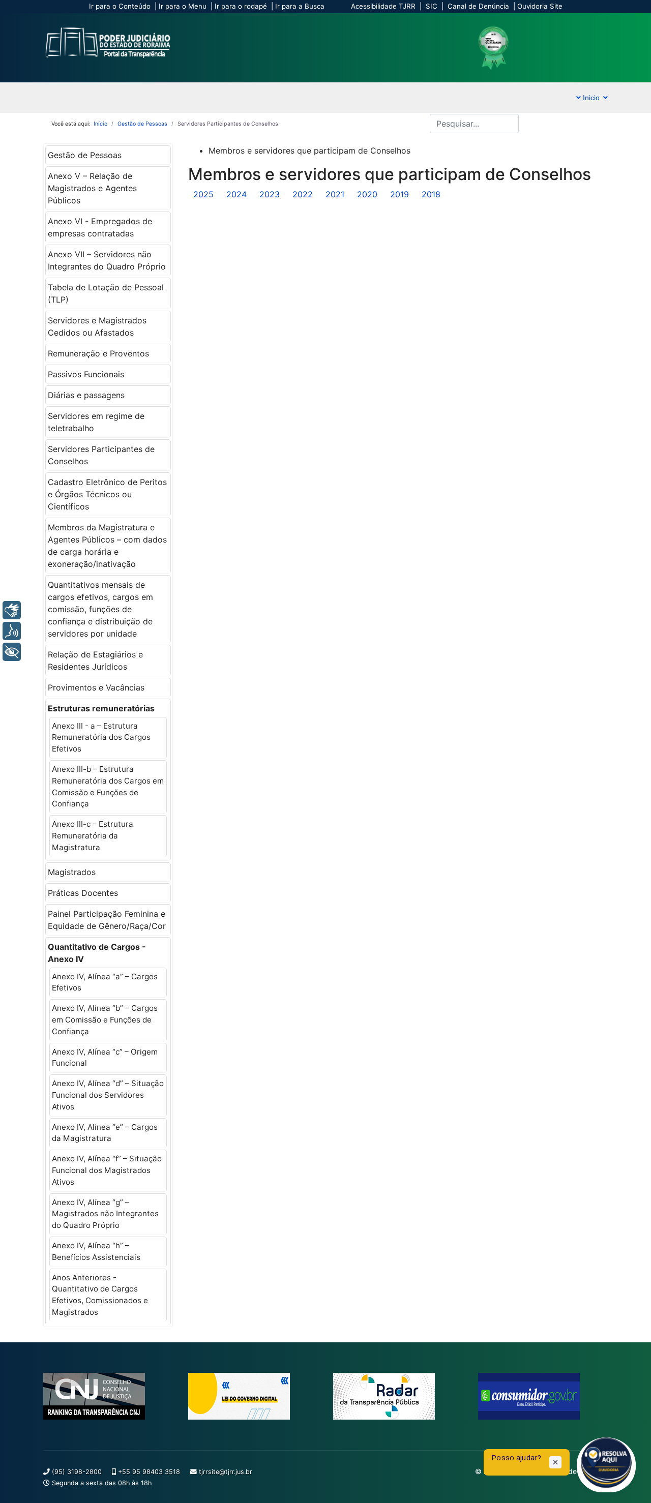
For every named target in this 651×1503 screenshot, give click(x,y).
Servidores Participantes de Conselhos (101, 455)
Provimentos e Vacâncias (96, 687)
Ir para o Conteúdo (120, 6)
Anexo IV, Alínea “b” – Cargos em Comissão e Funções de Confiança (105, 1019)
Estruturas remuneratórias (101, 708)
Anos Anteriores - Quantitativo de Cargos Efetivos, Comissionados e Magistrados (100, 1295)
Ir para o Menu (182, 6)
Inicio (590, 98)
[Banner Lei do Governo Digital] (253, 1396)
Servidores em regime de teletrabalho (96, 422)
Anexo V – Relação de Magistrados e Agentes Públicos (92, 188)
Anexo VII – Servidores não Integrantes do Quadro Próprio (107, 260)
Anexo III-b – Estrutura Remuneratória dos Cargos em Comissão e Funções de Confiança (108, 786)
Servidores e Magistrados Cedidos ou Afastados (97, 326)
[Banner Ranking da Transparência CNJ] (108, 1396)
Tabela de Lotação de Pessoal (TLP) (106, 293)
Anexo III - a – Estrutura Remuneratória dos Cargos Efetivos (101, 737)
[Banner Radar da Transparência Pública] (398, 1396)
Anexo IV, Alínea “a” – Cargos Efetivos (105, 982)
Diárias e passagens (86, 395)
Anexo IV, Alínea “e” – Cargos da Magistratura (105, 1133)
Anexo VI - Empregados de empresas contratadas (100, 227)
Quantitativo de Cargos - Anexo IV (97, 953)
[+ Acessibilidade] (12, 652)
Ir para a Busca (299, 6)
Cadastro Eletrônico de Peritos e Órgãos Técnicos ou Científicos (107, 494)
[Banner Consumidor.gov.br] (543, 1396)
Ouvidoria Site (540, 6)
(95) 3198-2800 (77, 1472)
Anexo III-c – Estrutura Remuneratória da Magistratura (92, 835)
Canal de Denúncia (478, 6)
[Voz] (12, 631)
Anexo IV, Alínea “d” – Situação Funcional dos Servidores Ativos (108, 1094)
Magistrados (72, 872)
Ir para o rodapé (241, 6)
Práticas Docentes (83, 893)
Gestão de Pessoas (85, 155)
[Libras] (12, 610)
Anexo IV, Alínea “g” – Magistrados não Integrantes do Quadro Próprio (105, 1213)
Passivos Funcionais (86, 374)
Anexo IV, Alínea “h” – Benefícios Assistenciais (96, 1251)
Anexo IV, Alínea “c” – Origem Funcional (105, 1057)
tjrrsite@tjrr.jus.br (225, 1472)
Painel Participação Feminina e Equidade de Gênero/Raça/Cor (107, 920)
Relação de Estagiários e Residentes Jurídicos (95, 660)
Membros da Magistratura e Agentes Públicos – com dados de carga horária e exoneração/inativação (107, 545)
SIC (431, 6)
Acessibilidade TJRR (383, 6)
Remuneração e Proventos (98, 353)
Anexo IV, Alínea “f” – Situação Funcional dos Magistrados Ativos (107, 1170)
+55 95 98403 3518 (149, 1472)
